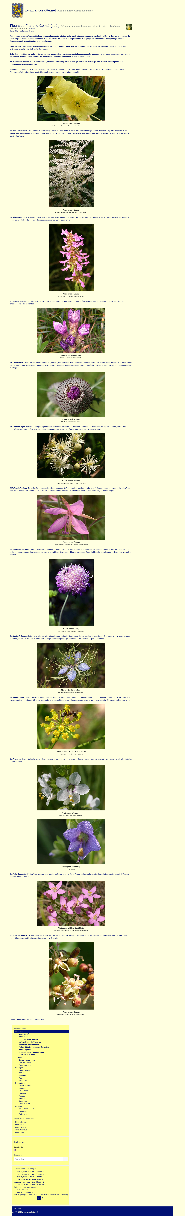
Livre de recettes (25, 1062)
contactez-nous (21, 1130)
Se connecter (18, 1208)
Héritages (19, 1068)
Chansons (22, 1088)
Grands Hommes (25, 1070)
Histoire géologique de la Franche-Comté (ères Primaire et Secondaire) (41, 1195)
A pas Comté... (24, 1034)
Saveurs (18, 1057)
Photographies (25, 1050)
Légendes (22, 1075)
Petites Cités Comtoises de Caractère (34, 1047)
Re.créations (20, 1083)
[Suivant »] (45, 1198)
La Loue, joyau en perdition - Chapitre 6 (29, 1172)
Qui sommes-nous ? (26, 1109)
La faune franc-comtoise (28, 1039)
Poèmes (22, 1098)
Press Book (23, 1111)
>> (65, 1159)
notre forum (19, 1125)
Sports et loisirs (24, 1104)
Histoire (21, 1073)
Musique (22, 1096)
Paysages (19, 1031)
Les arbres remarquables (23, 1192)
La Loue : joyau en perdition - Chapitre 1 (29, 1184)
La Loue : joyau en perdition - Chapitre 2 (29, 1182)
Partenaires (23, 1114)
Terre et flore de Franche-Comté (22, 31)
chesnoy (32, 28)
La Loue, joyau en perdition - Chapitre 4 (29, 1177)
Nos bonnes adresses (27, 1060)
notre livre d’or (20, 1127)
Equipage (19, 1106)
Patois (21, 1078)
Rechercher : (18, 1155)
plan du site (19, 1132)
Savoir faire (23, 1080)
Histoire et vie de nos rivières (25, 1187)
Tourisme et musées (27, 1055)
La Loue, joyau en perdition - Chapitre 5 (29, 1174)
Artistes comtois (25, 1086)
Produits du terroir (25, 1065)
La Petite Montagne (21, 1190)
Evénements (23, 1091)
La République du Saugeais (30, 1042)
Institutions (23, 1037)
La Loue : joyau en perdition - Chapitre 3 (29, 1179)
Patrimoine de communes (29, 1044)
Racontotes (23, 1101)
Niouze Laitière (21, 1122)
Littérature (22, 1093)
